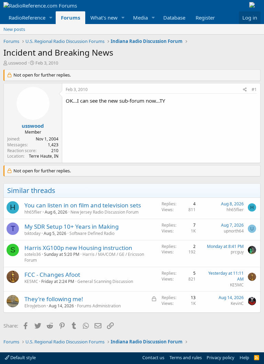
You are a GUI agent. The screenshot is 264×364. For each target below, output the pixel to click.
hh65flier (33, 212)
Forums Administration (99, 306)
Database (174, 17)
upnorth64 (234, 231)
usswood (17, 63)
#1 (254, 89)
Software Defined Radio (91, 233)
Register (205, 17)
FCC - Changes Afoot (52, 274)
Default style (22, 357)
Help (244, 357)
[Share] (245, 90)
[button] (51, 17)
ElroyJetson (35, 306)
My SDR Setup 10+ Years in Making (71, 226)
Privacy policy (220, 357)
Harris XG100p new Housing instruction (78, 248)
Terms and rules (185, 357)
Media (140, 17)
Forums (70, 17)
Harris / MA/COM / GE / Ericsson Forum (84, 257)
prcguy (237, 252)
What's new (104, 17)
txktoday (32, 233)
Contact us (153, 357)
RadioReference (27, 17)
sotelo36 (32, 254)
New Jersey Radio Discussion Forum (104, 212)
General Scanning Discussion (105, 281)
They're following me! (53, 299)
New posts (14, 29)
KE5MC (31, 281)
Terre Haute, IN (43, 156)
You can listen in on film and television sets (82, 205)
